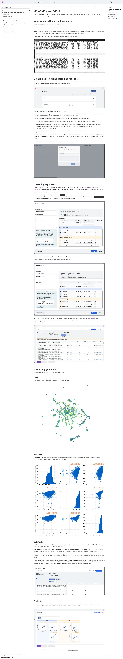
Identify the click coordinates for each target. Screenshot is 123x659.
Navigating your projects (8, 24)
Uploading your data (7, 16)
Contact (119, 2)
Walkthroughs (52, 2)
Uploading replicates (112, 16)
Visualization (5, 26)
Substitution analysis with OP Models (11, 32)
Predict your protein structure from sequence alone (13, 39)
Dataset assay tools (7, 18)
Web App (34, 2)
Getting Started (27, 2)
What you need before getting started (114, 10)
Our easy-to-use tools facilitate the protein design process (47, 5)
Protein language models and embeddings (12, 28)
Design (4, 34)
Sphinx (9, 657)
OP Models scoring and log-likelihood (11, 20)
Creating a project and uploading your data (112, 13)
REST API (46, 2)
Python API (40, 2)
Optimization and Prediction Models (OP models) (13, 12)
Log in (115, 2)
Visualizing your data (112, 18)
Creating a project (6, 14)
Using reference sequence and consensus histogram (14, 22)
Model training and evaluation (9, 30)
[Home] (32, 6)
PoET (3, 10)
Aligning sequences (7, 37)
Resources (59, 2)
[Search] (111, 2)
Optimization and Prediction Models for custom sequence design (74, 5)
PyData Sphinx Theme (113, 656)
